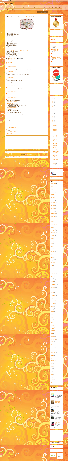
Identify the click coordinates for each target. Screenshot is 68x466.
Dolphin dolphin (55, 155)
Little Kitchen (54, 56)
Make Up (52, 308)
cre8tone (9, 4)
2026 (53, 98)
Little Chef (52, 292)
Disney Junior (53, 232)
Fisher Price (53, 251)
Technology (52, 369)
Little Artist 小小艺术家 (55, 49)
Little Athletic (53, 290)
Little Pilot (52, 301)
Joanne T (9, 16)
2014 (53, 114)
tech (56, 7)
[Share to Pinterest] (22, 58)
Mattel (52, 309)
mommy (52, 312)
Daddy (52, 227)
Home (27, 151)
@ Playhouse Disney (58, 393)
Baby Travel (53, 211)
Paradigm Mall (53, 330)
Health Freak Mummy (22, 50)
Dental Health (53, 229)
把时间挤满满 (54, 46)
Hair (51, 260)
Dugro (52, 233)
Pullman (52, 344)
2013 (53, 116)
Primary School (53, 339)
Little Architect (53, 287)
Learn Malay (53, 279)
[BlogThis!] (19, 58)
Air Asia (52, 186)
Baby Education (53, 202)
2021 (53, 105)
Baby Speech (53, 210)
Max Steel (52, 311)
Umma (12, 50)
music (52, 319)
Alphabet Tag (55, 135)
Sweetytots (27, 50)
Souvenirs (52, 361)
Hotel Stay (52, 271)
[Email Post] (17, 58)
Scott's (52, 349)
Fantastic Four (55, 139)
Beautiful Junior (55, 131)
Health (49, 7)
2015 (53, 113)
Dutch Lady (52, 235)
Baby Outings (53, 208)
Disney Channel (53, 230)
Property (7, 9)
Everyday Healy (28, 16)
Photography (53, 336)
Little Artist (52, 289)
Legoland (52, 281)
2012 (53, 117)
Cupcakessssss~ (55, 126)
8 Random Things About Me (55, 147)
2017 (53, 110)
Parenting (35, 7)
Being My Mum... (55, 136)
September (54, 163)
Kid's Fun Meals (53, 273)
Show (45, 7)
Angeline (18, 50)
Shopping (24, 7)
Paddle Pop (52, 328)
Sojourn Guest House (58, 415)
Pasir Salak (54, 156)
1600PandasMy (53, 184)
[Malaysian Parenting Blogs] (56, 28)
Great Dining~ (55, 128)
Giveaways (52, 259)
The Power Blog (55, 152)
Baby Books (53, 197)
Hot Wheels (52, 270)
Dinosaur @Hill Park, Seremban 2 (58, 409)
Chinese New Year (54, 224)
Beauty (15, 7)
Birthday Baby (53, 216)
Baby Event (52, 203)
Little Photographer (54, 300)
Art (52, 7)
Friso (51, 254)
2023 (53, 102)
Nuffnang (52, 325)
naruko (52, 322)
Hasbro (52, 263)
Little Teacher (53, 303)
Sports (41, 7)
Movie (60, 7)
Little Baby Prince (55, 53)
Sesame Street (53, 352)
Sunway (52, 366)
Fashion (52, 246)
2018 (53, 109)
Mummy (52, 317)
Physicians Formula (54, 338)
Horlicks (52, 268)
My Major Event (53, 320)
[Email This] (18, 58)
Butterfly (52, 219)
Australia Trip (53, 192)
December (54, 124)
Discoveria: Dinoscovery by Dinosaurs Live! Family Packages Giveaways (57, 402)
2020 (53, 106)
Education (30, 7)
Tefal (51, 371)
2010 (53, 120)
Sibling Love (53, 358)
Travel (20, 7)
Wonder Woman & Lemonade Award (56, 133)
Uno (51, 380)
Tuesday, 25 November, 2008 (11, 66)
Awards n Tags (10, 59)
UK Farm (52, 379)
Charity (52, 222)
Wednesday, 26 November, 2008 (12, 85)
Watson (52, 382)
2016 (53, 112)
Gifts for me (54, 140)
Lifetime (52, 282)
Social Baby (52, 360)
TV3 (51, 377)
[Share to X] (20, 58)
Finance (12, 9)
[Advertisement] (26, 142)
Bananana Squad (53, 213)
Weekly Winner (55, 145)
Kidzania (52, 276)
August (54, 164)
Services (52, 350)
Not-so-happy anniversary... (55, 149)
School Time (53, 347)
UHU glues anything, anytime (56, 50)
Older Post (46, 151)
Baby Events (53, 205)
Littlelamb (14, 50)
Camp (52, 221)
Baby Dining (53, 200)
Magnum (52, 306)
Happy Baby (53, 262)
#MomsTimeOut (53, 183)
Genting (52, 257)
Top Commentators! (56, 151)
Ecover (52, 238)
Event (11, 7)
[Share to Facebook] (21, 58)
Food (7, 7)
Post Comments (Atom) (28, 154)
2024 (53, 101)
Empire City (52, 241)
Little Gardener (53, 295)
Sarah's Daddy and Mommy (11, 103)
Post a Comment (9, 133)
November (54, 125)
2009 (53, 121)
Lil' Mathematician (53, 284)
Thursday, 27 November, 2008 (11, 123)
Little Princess (54, 61)
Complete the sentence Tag (55, 130)
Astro (51, 191)
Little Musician (53, 298)
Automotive (52, 194)
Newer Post (8, 151)
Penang (52, 333)
